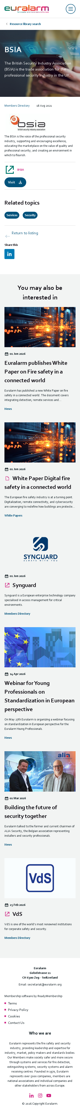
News (8, 409)
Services (11, 215)
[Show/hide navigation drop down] (71, 9)
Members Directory (17, 105)
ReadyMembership (50, 996)
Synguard (23, 585)
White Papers (13, 515)
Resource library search (25, 24)
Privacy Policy (18, 1010)
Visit (11, 182)
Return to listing (25, 233)
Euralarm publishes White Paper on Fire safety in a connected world (35, 372)
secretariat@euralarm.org (45, 984)
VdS (16, 914)
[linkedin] (9, 254)
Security (30, 215)
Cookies (14, 1016)
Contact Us (16, 1023)
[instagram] (40, 1095)
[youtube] (48, 1095)
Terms (12, 1003)
